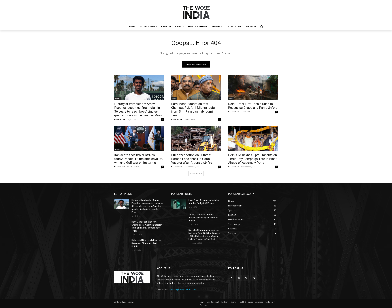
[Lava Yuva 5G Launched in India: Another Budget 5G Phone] (178, 204)
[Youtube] (254, 278)
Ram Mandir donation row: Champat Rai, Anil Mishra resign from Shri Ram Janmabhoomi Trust (193, 109)
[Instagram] (239, 278)
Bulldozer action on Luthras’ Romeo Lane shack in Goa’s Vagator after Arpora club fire (191, 158)
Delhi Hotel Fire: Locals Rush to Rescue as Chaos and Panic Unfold (252, 106)
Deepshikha (119, 119)
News (174, 99)
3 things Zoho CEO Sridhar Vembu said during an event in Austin (203, 217)
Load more (195, 173)
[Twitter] (246, 278)
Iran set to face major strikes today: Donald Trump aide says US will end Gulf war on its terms (138, 158)
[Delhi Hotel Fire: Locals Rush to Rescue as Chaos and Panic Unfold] (253, 87)
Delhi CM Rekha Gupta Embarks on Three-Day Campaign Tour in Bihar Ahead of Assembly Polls (252, 158)
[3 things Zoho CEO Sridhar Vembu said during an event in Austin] (178, 218)
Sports (117, 99)
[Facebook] (231, 278)
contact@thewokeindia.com (182, 289)
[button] (261, 26)
